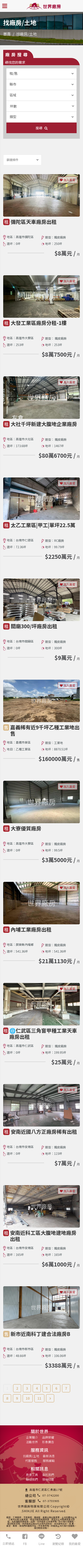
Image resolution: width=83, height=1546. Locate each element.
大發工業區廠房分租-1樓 (39, 322)
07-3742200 (50, 1495)
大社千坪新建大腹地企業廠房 (44, 424)
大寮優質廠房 (26, 828)
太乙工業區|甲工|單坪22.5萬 (43, 525)
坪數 (13, 106)
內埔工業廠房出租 (31, 929)
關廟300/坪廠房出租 (34, 626)
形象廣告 (48, 1442)
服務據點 (49, 1460)
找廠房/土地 (31, 1456)
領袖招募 (48, 1479)
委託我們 (48, 1475)
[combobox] (41, 73)
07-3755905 (51, 1501)
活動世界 (32, 1442)
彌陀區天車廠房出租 (34, 221)
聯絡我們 (32, 1479)
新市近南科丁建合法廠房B (40, 1333)
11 (39, 1398)
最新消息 (49, 1456)
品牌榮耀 (48, 1437)
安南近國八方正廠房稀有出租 (44, 1131)
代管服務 (31, 1460)
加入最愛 (69, 180)
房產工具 (32, 1475)
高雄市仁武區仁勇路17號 (46, 1490)
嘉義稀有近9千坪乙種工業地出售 (45, 730)
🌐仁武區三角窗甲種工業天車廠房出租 (43, 1033)
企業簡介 (32, 1437)
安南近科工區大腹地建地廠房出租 (43, 1235)
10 (28, 1398)
